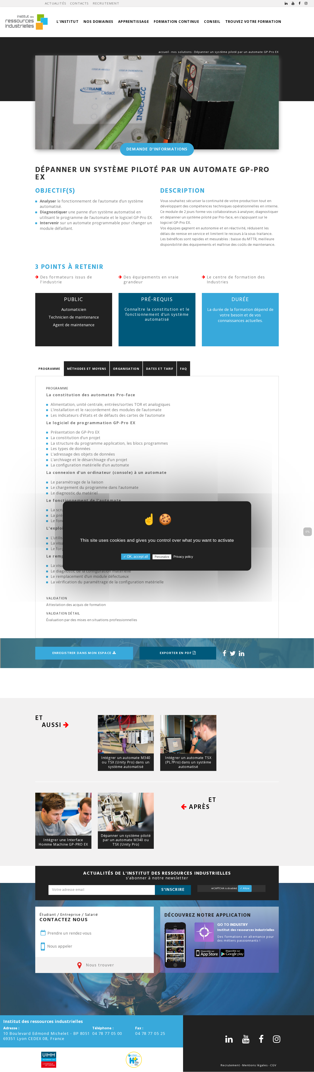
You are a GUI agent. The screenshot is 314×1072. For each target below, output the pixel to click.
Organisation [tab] (126, 369)
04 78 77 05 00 (107, 1033)
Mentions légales (255, 1065)
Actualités (55, 3)
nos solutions (181, 52)
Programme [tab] (49, 369)
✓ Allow (244, 888)
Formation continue (176, 21)
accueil (163, 52)
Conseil (212, 21)
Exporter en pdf (176, 653)
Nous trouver (99, 964)
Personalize (162, 557)
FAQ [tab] (183, 369)
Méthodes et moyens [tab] (86, 369)
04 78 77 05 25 (150, 1033)
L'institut (68, 21)
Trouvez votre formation (253, 21)
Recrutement (106, 3)
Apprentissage (133, 21)
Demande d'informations (157, 149)
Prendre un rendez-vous (68, 933)
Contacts (79, 3)
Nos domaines (98, 21)
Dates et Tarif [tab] (159, 369)
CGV (273, 1065)
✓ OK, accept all (135, 557)
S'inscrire (173, 889)
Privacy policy (183, 557)
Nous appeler (59, 946)
